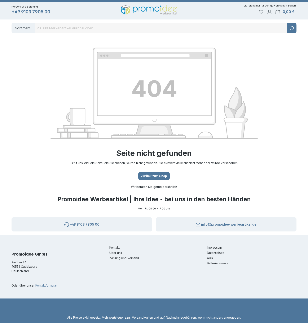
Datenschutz (215, 253)
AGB (210, 258)
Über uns (115, 253)
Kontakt (114, 247)
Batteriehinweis (217, 263)
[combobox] (161, 28)
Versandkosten (142, 317)
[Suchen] (291, 28)
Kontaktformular (46, 285)
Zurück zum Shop (154, 176)
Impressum (214, 247)
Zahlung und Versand (124, 258)
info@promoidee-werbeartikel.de (228, 224)
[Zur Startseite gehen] (149, 10)
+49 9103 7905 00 (31, 11)
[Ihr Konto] (269, 12)
